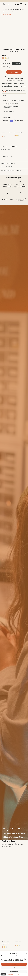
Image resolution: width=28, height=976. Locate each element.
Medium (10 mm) (16, 63)
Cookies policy (11, 974)
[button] (26, 953)
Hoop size (4, 61)
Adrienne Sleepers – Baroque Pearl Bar (6, 942)
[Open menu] (25, 4)
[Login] (22, 4)
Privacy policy (16, 974)
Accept (14, 964)
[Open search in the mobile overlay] (18, 4)
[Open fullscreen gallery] (25, 45)
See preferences (14, 971)
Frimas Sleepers (18, 941)
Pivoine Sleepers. (5, 91)
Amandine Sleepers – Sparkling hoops (7, 133)
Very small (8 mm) (6, 63)
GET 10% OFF (3, 974)
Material (4, 55)
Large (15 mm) (6, 66)
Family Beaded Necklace (18, 132)
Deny (14, 967)
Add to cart (14, 72)
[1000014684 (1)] (14, 30)
